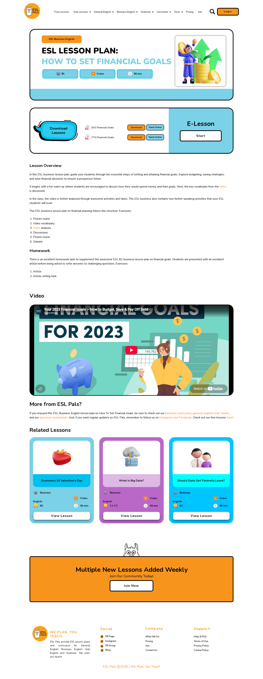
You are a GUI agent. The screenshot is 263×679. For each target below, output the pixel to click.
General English (102, 12)
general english (203, 413)
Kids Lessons (81, 12)
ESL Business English (61, 39)
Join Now (131, 586)
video (223, 187)
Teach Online (155, 127)
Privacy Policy (201, 645)
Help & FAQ (200, 636)
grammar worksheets (53, 417)
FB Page (110, 636)
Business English (126, 12)
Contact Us (151, 650)
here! (230, 417)
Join (200, 12)
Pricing (189, 12)
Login (228, 11)
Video (100, 73)
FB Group (110, 645)
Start (200, 136)
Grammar (146, 12)
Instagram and (169, 417)
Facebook (185, 417)
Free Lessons (61, 12)
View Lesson (61, 516)
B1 (63, 73)
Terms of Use (201, 641)
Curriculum (162, 12)
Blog (108, 650)
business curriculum (178, 413)
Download (136, 127)
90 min (137, 73)
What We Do (152, 636)
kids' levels (221, 413)
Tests (177, 12)
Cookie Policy (201, 650)
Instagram (110, 641)
